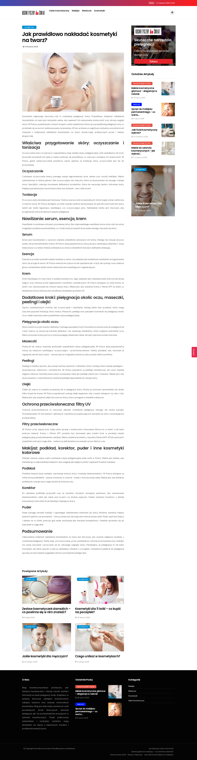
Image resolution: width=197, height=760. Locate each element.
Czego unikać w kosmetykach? (97, 656)
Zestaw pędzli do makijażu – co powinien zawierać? (152, 751)
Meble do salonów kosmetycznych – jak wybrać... (143, 150)
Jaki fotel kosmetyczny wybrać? (144, 131)
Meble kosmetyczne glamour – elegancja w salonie (144, 91)
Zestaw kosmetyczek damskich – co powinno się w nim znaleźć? (46, 610)
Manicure (86, 10)
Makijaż (75, 10)
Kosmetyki (99, 10)
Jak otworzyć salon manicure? (161, 748)
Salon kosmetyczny (59, 10)
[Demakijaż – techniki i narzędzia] (153, 46)
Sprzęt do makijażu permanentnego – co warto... (143, 112)
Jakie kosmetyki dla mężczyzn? (45, 656)
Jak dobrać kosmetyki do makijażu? (159, 755)
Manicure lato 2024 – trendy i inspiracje (126, 755)
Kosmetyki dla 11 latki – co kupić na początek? (98, 610)
